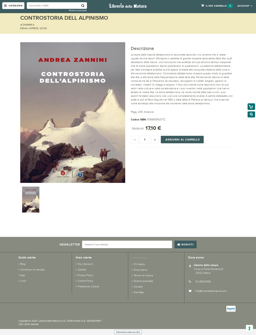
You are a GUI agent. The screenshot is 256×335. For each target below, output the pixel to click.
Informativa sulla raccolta (128, 332)
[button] (245, 5)
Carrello (82, 269)
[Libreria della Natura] (128, 5)
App (22, 275)
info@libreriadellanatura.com (211, 291)
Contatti (138, 286)
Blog (22, 264)
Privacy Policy (85, 275)
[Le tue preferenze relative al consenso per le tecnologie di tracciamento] (249, 328)
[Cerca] (84, 5)
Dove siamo (140, 269)
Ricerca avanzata (78, 10)
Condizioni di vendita (32, 269)
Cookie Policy (85, 280)
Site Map (139, 292)
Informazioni (140, 257)
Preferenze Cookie (88, 286)
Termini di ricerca (143, 275)
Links (23, 280)
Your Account (85, 264)
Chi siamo (139, 264)
